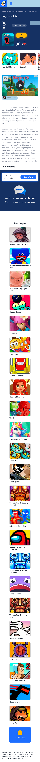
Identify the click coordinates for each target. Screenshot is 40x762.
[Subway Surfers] (3, 3)
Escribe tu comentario (8, 177)
